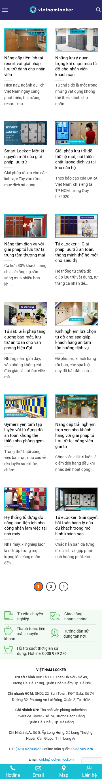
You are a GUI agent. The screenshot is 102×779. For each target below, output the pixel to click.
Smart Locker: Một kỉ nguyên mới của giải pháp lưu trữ (24, 156)
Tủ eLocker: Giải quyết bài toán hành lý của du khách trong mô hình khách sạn (76, 525)
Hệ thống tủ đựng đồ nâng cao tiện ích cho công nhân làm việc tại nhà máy (25, 525)
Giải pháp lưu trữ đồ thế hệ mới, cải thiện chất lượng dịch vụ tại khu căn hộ (75, 159)
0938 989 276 (54, 653)
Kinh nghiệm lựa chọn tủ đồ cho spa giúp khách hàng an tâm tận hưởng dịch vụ (75, 339)
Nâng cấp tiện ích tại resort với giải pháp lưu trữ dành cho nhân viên (24, 66)
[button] (4, 10)
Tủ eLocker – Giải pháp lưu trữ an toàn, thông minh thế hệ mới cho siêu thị (76, 252)
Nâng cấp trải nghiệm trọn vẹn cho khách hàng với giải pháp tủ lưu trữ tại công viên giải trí (75, 435)
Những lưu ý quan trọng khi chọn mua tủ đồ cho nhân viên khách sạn (76, 66)
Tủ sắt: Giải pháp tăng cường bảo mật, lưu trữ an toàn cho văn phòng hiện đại (24, 339)
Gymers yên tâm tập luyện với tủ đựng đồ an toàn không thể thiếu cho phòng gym (24, 432)
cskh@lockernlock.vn (56, 759)
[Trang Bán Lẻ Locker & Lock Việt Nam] (51, 9)
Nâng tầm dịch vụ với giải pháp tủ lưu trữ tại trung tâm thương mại (25, 249)
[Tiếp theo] (64, 587)
